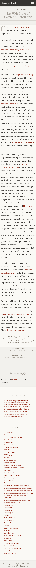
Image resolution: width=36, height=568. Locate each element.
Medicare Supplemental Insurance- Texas (17, 500)
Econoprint (7, 457)
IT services (28, 206)
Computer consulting (18, 27)
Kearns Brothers (9, 480)
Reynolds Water (9, 533)
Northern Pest (8, 523)
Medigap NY (9, 510)
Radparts (7, 530)
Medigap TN (9, 513)
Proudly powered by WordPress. (15, 564)
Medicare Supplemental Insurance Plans (16, 485)
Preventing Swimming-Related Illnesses (16, 409)
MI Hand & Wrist (9, 518)
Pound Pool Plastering (11, 528)
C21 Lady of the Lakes (11, 445)
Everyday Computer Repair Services (18, 356)
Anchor (6, 435)
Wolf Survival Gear (10, 553)
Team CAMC (8, 551)
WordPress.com (22, 566)
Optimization (27, 341)
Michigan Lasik (9, 520)
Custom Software (16, 341)
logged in (16, 379)
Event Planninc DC (10, 460)
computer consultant (10, 104)
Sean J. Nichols (9, 540)
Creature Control (9, 452)
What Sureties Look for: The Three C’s (16, 411)
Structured (15, 343)
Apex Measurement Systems (13, 437)
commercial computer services (16, 314)
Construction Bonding (11, 447)
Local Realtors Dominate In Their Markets (18, 350)
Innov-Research (9, 473)
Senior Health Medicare (11, 543)
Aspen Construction (10, 440)
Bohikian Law (8, 442)
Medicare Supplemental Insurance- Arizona (18, 488)
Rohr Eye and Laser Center (12, 535)
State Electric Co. (9, 546)
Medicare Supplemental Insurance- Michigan (18, 490)
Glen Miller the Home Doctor (13, 465)
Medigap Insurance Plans (12, 502)
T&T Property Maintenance (13, 548)
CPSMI (10, 337)
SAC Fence (7, 538)
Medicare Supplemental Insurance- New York (18, 493)
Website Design (24, 343)
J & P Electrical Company (12, 475)
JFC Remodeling (9, 478)
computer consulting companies (15, 50)
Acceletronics (8, 432)
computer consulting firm (23, 142)
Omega (6, 525)
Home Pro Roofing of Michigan (14, 467)
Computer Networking (16, 339)
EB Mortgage (8, 455)
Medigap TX (9, 515)
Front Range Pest (9, 462)
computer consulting (20, 66)
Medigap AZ (9, 505)
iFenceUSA (7, 470)
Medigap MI (9, 507)
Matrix (6, 483)
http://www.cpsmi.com (16, 330)
